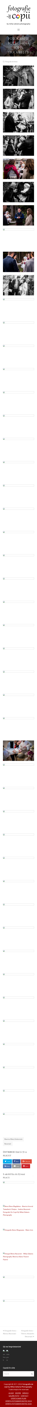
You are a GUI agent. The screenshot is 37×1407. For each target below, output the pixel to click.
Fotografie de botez (11, 62)
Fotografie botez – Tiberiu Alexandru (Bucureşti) (27, 1334)
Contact (24, 1396)
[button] (7, 1161)
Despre (18, 1393)
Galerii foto (14, 1396)
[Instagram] (7, 1356)
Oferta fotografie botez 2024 (18, 1401)
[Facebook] (4, 1356)
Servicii (25, 1393)
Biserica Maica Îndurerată (13, 1139)
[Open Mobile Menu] (18, 30)
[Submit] (32, 1374)
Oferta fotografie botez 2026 (18, 1404)
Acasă (11, 1393)
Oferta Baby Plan (18, 1398)
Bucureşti (7, 1144)
